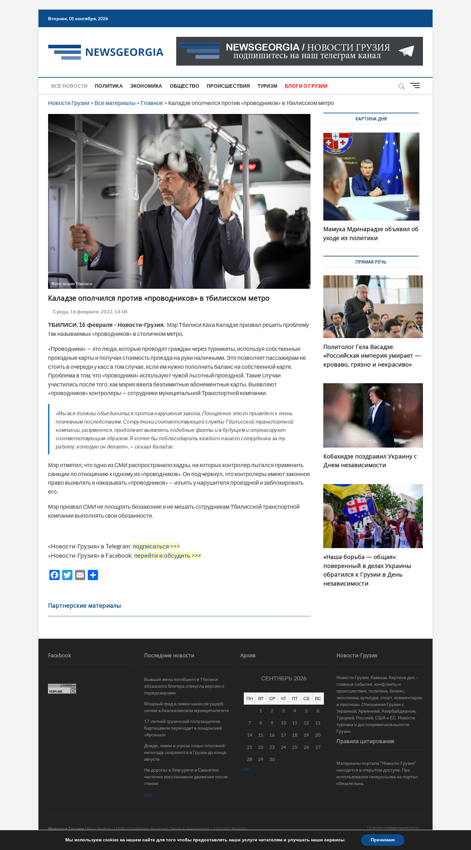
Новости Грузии (66, 828)
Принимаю (383, 840)
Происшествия (228, 86)
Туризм (267, 86)
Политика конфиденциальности (392, 827)
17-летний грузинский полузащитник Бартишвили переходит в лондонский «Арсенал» (183, 727)
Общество (185, 86)
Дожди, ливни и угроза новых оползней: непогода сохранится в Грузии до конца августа (185, 752)
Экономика (146, 86)
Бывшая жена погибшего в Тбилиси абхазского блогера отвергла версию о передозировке (184, 685)
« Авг (245, 769)
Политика (109, 86)
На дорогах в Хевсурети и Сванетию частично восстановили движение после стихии (186, 776)
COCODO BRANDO (231, 828)
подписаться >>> (156, 546)
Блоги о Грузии (306, 86)
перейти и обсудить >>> (167, 555)
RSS (148, 795)
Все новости (69, 86)
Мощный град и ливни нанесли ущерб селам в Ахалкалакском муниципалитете (186, 707)
